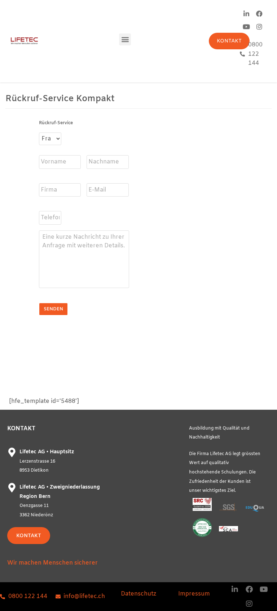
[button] (125, 39)
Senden (53, 309)
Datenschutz (138, 594)
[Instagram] (259, 26)
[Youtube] (246, 26)
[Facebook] (259, 13)
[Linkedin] (246, 13)
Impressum (194, 594)
